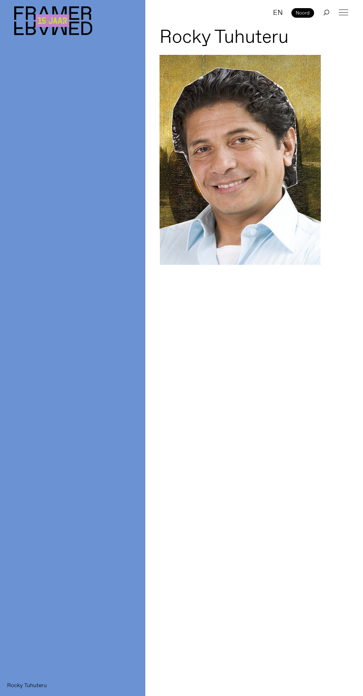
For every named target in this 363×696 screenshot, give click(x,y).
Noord (302, 13)
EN (278, 12)
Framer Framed (53, 20)
